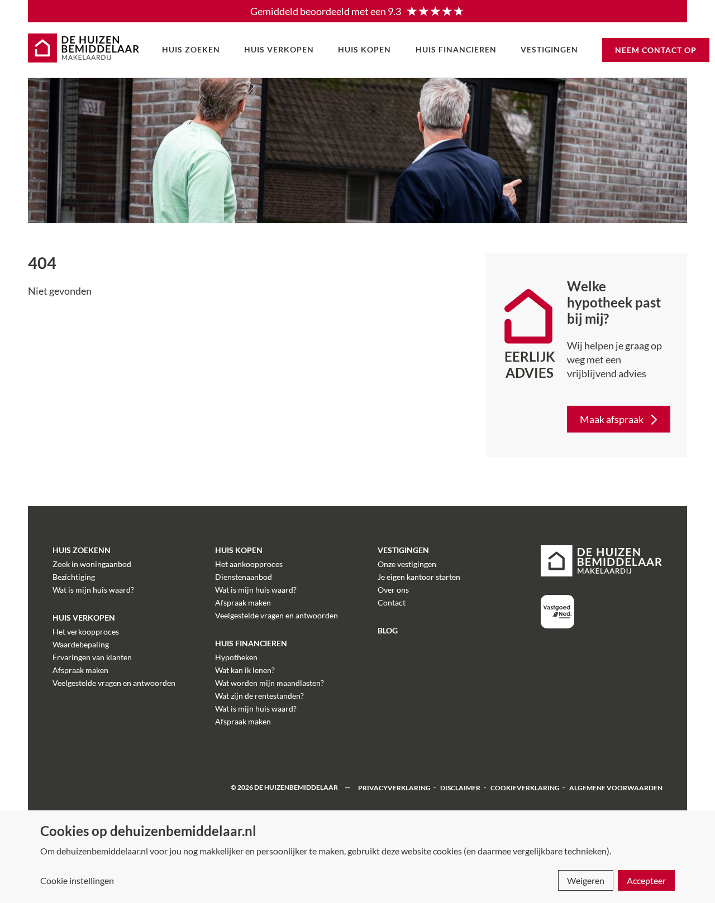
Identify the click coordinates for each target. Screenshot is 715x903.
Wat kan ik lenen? (245, 670)
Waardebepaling (81, 644)
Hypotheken (236, 657)
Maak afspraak (612, 419)
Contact (392, 602)
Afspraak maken (80, 670)
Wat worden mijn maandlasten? (269, 683)
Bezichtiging (74, 577)
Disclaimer (460, 787)
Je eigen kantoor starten (419, 577)
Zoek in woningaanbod (92, 564)
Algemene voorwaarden (615, 787)
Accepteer (646, 880)
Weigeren (585, 880)
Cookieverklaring (525, 787)
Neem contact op (656, 50)
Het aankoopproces (249, 564)
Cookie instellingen (77, 880)
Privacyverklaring (394, 787)
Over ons (393, 589)
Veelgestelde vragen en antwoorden (114, 683)
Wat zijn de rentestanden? (259, 695)
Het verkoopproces (86, 631)
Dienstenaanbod (243, 577)
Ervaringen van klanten (92, 657)
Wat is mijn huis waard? (93, 589)
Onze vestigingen (407, 564)
